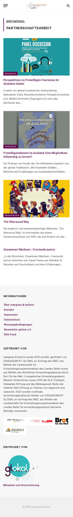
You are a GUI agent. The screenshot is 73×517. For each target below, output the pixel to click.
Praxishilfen (12, 215)
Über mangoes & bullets (19, 304)
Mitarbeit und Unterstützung (21, 485)
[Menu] (5, 5)
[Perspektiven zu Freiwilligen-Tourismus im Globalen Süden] (36, 57)
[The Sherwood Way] (36, 198)
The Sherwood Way (16, 221)
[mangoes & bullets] (36, 5)
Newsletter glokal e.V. (17, 329)
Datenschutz (12, 319)
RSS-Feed (10, 334)
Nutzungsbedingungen (18, 324)
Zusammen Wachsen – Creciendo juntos (29, 249)
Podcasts (10, 74)
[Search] (68, 5)
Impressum (11, 314)
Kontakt (9, 309)
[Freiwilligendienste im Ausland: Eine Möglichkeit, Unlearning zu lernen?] (36, 129)
